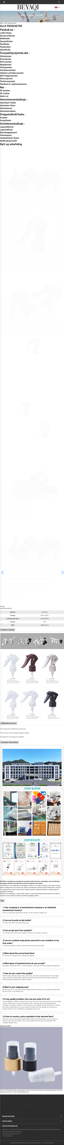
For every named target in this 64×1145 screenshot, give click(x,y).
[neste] (3, 576)
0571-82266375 (8, 1136)
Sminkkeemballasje (11, 123)
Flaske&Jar (6, 29)
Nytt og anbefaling (11, 144)
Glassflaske (5, 50)
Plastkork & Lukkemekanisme (13, 84)
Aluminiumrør (6, 108)
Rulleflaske (5, 38)
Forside (16, 18)
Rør (2, 87)
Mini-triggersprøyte (9, 76)
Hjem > (2, 23)
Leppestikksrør (7, 127)
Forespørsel (4, 604)
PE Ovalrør (5, 93)
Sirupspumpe (6, 67)
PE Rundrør (5, 90)
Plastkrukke (5, 47)
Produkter (22, 18)
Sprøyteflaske (6, 41)
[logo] (28, 7)
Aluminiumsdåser (8, 111)
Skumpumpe (5, 56)
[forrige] (2, 576)
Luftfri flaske (6, 33)
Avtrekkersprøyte (8, 70)
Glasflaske (4, 44)
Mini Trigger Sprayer (46, 18)
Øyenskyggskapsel (8, 132)
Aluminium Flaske (8, 103)
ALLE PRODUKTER (11, 26)
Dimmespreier (6, 78)
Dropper (3, 117)
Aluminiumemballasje (13, 99)
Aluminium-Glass (7, 105)
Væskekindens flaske (9, 138)
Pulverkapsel (6, 135)
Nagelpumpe (6, 64)
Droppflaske (5, 120)
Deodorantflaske (7, 36)
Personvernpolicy (49, 1143)
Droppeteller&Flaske (12, 114)
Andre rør (4, 96)
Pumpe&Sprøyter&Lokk (32, 18)
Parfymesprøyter (7, 81)
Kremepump (5, 59)
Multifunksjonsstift (8, 141)
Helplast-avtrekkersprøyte (12, 73)
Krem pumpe (6, 62)
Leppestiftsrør (6, 130)
